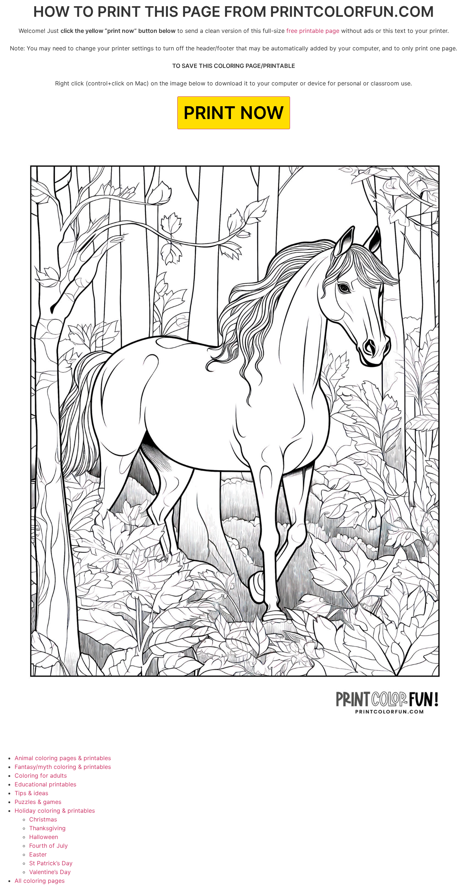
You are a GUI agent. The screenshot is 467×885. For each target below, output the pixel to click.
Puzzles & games (38, 801)
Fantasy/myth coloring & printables (63, 766)
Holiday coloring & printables (55, 810)
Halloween (43, 836)
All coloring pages (40, 880)
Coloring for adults (41, 775)
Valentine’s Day (50, 872)
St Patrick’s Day (51, 863)
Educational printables (45, 784)
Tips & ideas (31, 793)
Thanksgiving (47, 828)
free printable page (312, 30)
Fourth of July (48, 845)
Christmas (43, 819)
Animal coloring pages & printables (63, 758)
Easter (38, 854)
